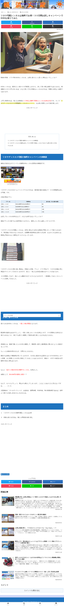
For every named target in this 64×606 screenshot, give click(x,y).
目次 (29, 136)
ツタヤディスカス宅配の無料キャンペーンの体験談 (23, 140)
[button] (59, 316)
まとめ (11, 145)
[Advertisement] (32, 120)
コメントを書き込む (32, 590)
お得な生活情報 (5, 474)
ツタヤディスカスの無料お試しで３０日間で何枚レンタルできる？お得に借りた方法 (33, 143)
